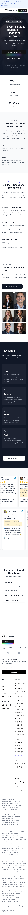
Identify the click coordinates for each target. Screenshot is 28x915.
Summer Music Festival (7, 828)
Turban (10, 861)
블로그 (17, 779)
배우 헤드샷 (5, 711)
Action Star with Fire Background (9, 845)
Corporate (11, 807)
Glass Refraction (9, 865)
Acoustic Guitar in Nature (7, 829)
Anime (14, 856)
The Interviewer (5, 891)
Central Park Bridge (18, 884)
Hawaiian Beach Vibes (6, 869)
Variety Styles (4, 899)
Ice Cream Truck (5, 903)
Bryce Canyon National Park (14, 890)
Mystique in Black (15, 854)
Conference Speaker (6, 805)
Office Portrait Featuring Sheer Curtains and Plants (12, 843)
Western (3, 873)
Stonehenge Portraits (6, 816)
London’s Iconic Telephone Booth (8, 895)
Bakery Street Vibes (6, 876)
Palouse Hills (4, 875)
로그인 (4, 687)
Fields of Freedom (5, 850)
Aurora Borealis (22, 906)
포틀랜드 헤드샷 (19, 752)
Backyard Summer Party (18, 828)
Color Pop (19, 863)
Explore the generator (14, 458)
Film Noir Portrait (5, 858)
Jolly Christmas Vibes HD (7, 897)
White (14, 863)
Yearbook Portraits (16, 816)
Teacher (12, 888)
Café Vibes (16, 807)
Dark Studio (17, 803)
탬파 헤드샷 (18, 749)
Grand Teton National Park (7, 882)
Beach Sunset (11, 886)
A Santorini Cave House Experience (15, 905)
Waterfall (23, 890)
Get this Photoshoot (12, 286)
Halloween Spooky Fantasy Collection (9, 809)
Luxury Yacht (22, 886)
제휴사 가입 (18, 790)
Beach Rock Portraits (6, 835)
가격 (3, 690)
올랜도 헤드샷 (19, 745)
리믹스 (4, 693)
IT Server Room (21, 875)
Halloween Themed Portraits (8, 813)
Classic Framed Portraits (20, 839)
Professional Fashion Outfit (20, 882)
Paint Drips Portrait (13, 837)
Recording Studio (5, 867)
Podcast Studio (17, 897)
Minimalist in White (6, 854)
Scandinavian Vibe (16, 835)
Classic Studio (13, 858)
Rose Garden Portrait (12, 875)
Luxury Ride (4, 886)
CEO (19, 801)
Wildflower (16, 852)
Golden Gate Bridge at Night (7, 871)
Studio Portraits (5, 803)
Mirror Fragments (5, 841)
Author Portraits (15, 826)
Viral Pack (12, 803)
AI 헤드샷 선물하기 (7, 696)
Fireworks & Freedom (18, 846)
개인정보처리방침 (20, 764)
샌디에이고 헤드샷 (20, 709)
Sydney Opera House (19, 871)
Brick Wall (16, 901)
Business (11, 801)
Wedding (15, 861)
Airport (20, 903)
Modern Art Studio (6, 822)
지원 (16, 770)
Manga (18, 856)
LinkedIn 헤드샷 (6, 708)
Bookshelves (22, 869)
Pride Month (4, 905)
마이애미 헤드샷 (19, 715)
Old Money (18, 893)
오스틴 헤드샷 (19, 700)
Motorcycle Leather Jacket (20, 865)
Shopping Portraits (15, 822)
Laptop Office (13, 876)
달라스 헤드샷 (19, 706)
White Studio (14, 805)
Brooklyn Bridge (20, 873)
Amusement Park (13, 903)
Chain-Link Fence (21, 858)
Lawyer (19, 805)
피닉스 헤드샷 (19, 728)
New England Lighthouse (7, 884)
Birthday (4, 893)
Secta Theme (20, 876)
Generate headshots (14, 52)
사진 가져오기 (23, 10)
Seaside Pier (4, 814)
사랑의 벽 (17, 787)
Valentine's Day (5, 880)
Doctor (15, 801)
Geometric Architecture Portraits (8, 818)
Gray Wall (21, 837)
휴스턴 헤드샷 (19, 703)
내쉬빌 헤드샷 (19, 739)
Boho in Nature (15, 906)
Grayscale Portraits (14, 850)
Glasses (3, 865)
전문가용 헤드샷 (6, 705)
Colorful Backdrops (6, 888)
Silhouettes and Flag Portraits (8, 848)
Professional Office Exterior (7, 852)
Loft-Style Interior (14, 867)
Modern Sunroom (19, 888)
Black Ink (12, 839)
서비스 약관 (18, 767)
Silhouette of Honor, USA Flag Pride (18, 860)
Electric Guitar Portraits (13, 814)
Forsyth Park (4, 890)
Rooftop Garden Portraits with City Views (10, 820)
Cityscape (12, 891)
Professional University (19, 878)
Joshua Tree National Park (7, 878)
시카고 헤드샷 (19, 697)
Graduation (4, 863)
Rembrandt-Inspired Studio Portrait (9, 831)
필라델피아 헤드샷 (20, 731)
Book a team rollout (14, 58)
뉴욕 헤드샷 (18, 688)
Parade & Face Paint (20, 848)
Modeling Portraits (19, 813)
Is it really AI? (8, 582)
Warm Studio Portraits (6, 826)
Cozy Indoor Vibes (5, 839)
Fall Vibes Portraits (6, 824)
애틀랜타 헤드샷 (19, 725)
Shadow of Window (14, 880)
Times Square (15, 869)
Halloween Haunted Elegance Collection (10, 811)
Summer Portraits (5, 833)
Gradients (24, 863)
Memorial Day (5, 861)
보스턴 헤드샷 (19, 719)
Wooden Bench (5, 837)
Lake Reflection (12, 899)
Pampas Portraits (14, 824)
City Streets (17, 891)
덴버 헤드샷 (18, 722)
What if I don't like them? (12, 595)
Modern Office (5, 801)
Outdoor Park (4, 807)
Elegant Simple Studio (11, 873)
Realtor (16, 886)
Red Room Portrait (5, 860)
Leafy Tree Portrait (14, 833)
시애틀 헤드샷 (19, 712)
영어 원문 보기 (4, 5)
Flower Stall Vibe (21, 831)
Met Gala (10, 863)
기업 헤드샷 (5, 714)
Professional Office (11, 893)
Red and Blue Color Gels (7, 856)
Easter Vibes (21, 867)
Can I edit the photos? (11, 600)
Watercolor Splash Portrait (7, 846)
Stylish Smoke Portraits (15, 841)
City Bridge (23, 891)
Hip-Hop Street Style (6, 906)
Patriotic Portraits (22, 861)
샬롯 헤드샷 (18, 742)
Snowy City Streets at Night (7, 901)
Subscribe (14, 672)
